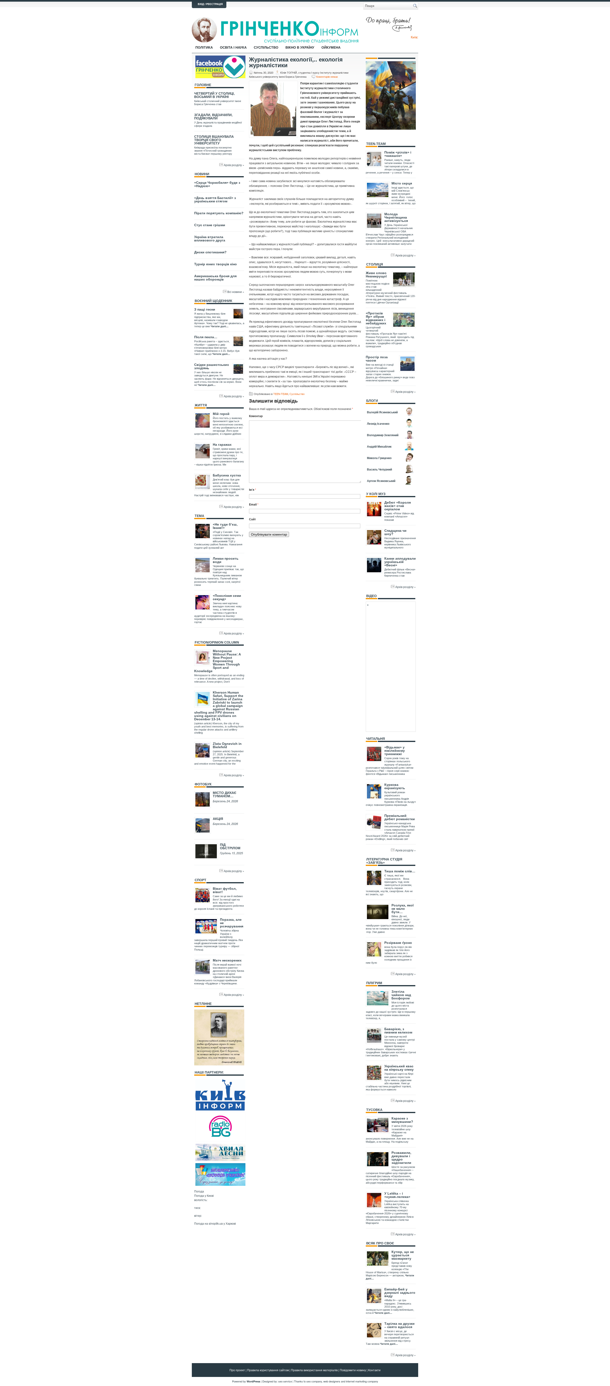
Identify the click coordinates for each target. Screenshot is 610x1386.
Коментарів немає (327, 76)
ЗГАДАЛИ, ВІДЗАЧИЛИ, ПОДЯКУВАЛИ (213, 116)
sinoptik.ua (216, 1223)
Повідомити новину (353, 1370)
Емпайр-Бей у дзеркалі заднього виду (399, 1292)
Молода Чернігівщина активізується (396, 217)
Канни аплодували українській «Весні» (400, 562)
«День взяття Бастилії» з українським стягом (215, 199)
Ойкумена (331, 47)
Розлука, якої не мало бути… (402, 908)
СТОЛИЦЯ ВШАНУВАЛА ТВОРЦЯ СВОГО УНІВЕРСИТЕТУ (214, 140)
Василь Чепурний (379, 469)
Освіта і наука (233, 47)
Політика (204, 47)
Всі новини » (235, 292)
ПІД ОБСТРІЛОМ (230, 846)
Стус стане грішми (209, 225)
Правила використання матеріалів (314, 1370)
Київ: (414, 37)
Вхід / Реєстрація (210, 4)
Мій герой (221, 414)
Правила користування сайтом (268, 1370)
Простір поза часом (377, 358)
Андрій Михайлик (379, 446)
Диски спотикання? (210, 252)
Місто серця (401, 183)
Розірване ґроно (398, 943)
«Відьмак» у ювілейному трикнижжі (394, 750)
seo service (285, 1381)
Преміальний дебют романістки (399, 817)
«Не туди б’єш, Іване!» (225, 526)
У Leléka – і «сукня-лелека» (397, 1195)
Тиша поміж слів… (399, 871)
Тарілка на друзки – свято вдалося (399, 1325)
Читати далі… (220, 326)
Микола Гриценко (379, 458)
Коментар (256, 416)
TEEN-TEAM (280, 394)
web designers (331, 1381)
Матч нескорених (227, 960)
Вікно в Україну (299, 47)
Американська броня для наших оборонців (215, 277)
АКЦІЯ (218, 819)
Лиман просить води (226, 560)
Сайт (252, 519)
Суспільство (266, 47)
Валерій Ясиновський (382, 412)
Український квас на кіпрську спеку (399, 1067)
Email (254, 504)
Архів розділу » (234, 165)
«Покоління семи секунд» (227, 597)
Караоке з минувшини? (402, 1120)
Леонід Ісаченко (378, 423)
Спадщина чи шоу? (395, 532)
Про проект (237, 1370)
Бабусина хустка (227, 475)
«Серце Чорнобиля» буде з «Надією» (217, 184)
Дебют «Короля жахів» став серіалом (397, 506)
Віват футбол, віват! (225, 890)
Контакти (374, 1370)
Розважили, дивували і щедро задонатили (401, 1158)
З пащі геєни (204, 309)
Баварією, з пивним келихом (398, 1030)
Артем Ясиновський (381, 481)
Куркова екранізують (394, 786)
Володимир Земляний (382, 435)
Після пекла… (205, 337)
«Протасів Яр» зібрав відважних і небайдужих (376, 318)
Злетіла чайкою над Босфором (401, 995)
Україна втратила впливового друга (209, 238)
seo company (314, 1381)
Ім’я (252, 489)
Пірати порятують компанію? (219, 213)
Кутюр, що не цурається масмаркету (402, 1255)
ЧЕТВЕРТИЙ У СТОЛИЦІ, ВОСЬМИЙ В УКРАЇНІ (214, 95)
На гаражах (222, 444)
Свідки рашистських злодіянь (211, 366)
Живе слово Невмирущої (376, 274)
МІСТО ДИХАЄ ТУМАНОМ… (224, 794)
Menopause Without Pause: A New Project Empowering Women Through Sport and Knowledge (217, 661)
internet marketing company (362, 1381)
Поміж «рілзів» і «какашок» (397, 154)
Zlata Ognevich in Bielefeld (227, 745)
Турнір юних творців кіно (215, 264)
